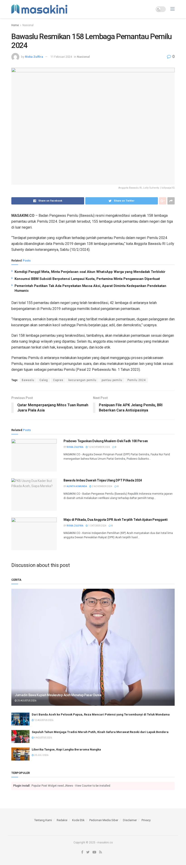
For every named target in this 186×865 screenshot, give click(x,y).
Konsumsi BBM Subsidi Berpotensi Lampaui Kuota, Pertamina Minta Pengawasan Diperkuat (87, 279)
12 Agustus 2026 (43, 720)
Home (15, 25)
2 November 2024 (101, 486)
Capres (58, 380)
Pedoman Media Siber (103, 820)
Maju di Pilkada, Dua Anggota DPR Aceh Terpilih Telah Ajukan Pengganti (116, 519)
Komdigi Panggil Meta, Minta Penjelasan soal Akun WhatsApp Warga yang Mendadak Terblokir (90, 272)
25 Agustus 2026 (26, 700)
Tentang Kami (43, 820)
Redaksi (62, 820)
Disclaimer (130, 820)
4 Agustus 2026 (43, 737)
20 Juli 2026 (41, 755)
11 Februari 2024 (61, 56)
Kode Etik (78, 820)
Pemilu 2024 (136, 380)
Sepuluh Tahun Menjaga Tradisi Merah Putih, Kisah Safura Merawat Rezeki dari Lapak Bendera (100, 732)
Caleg (43, 380)
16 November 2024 (99, 447)
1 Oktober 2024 (97, 525)
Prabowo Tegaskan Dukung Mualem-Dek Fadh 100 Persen (106, 441)
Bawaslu (28, 380)
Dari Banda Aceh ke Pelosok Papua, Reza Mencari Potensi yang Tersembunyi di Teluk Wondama (101, 714)
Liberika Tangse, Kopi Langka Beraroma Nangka (66, 749)
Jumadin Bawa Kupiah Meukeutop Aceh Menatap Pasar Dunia (58, 695)
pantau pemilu (112, 380)
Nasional (28, 25)
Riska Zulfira (34, 56)
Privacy (146, 820)
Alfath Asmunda (77, 486)
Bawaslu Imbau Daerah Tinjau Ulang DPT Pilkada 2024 (103, 480)
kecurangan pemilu (82, 380)
